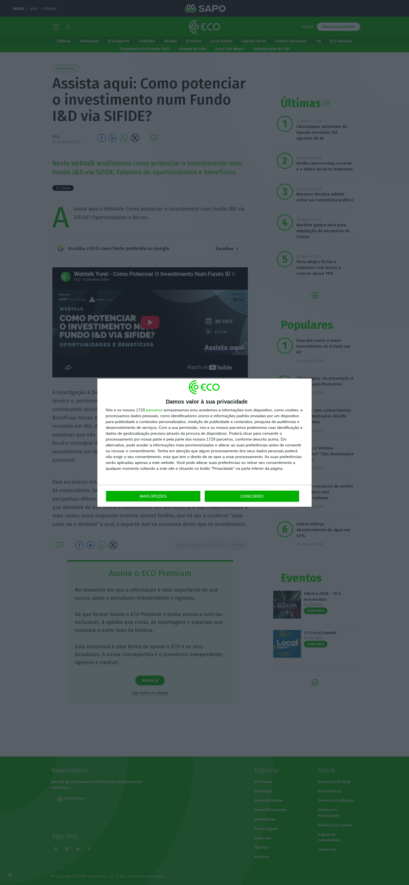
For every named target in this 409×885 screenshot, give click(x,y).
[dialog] (204, 443)
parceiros (154, 410)
